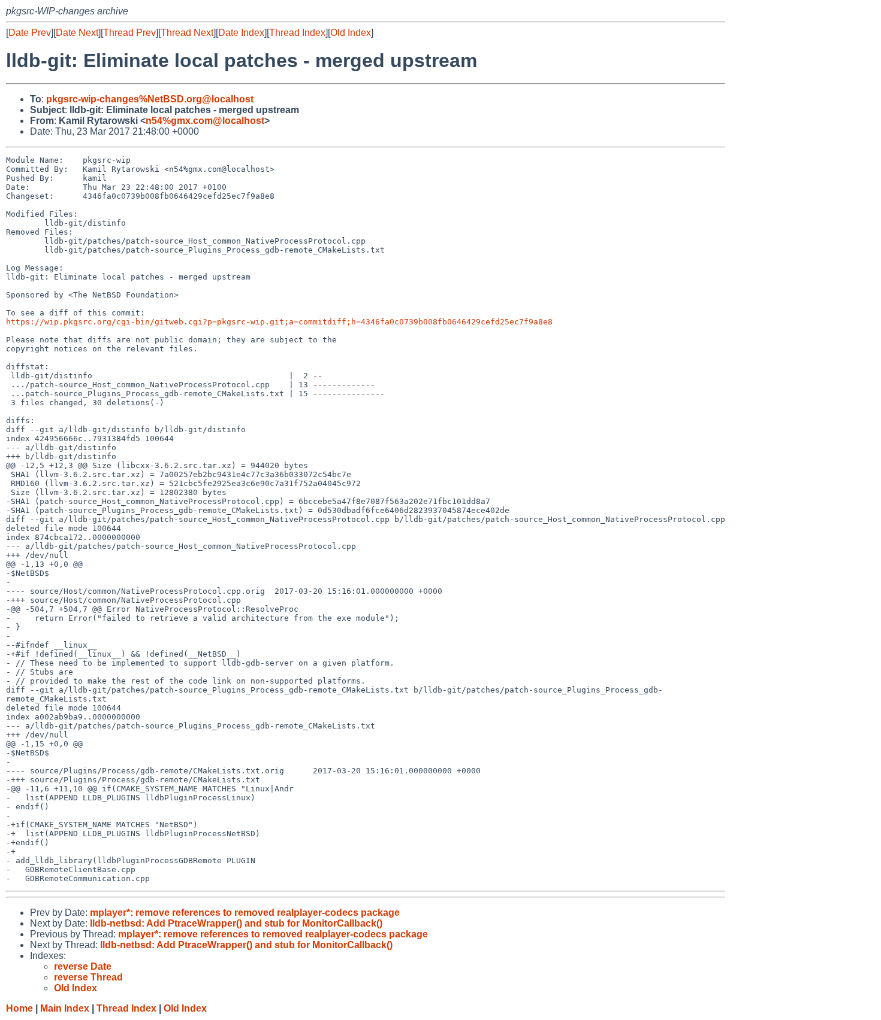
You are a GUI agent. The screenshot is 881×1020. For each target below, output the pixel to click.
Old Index (350, 33)
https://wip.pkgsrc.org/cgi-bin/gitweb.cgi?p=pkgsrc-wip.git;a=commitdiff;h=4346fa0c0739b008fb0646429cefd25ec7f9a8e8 (279, 321)
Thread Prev (129, 33)
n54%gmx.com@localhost (205, 121)
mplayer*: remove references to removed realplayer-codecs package (245, 912)
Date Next (77, 33)
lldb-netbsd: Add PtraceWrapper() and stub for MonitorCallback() (236, 923)
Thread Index (297, 33)
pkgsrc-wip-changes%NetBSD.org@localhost (150, 99)
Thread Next (187, 33)
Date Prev (29, 33)
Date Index (241, 33)
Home (19, 1008)
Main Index (64, 1008)
